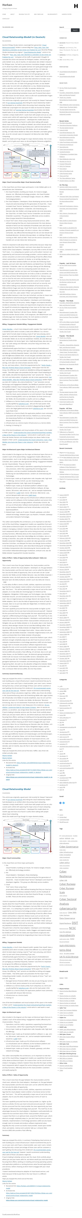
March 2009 (63, 617)
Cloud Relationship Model (32, 52)
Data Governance (67, 918)
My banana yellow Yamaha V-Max (70, 254)
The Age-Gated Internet (66, 128)
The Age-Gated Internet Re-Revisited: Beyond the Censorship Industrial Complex (69, 112)
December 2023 (64, 572)
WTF (61, 790)
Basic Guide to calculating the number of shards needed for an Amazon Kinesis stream (69, 230)
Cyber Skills (72, 912)
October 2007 (64, 658)
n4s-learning (63, 732)
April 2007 (62, 673)
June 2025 (62, 528)
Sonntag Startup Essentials (25, 110)
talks (61, 770)
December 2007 (64, 654)
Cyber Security (63, 912)
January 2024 (63, 569)
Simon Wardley (7, 329)
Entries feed (63, 817)
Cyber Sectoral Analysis (66, 149)
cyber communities (72, 841)
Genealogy (6, 19)
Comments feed (64, 819)
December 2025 (64, 514)
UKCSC (61, 953)
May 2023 (62, 589)
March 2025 (63, 536)
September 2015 (64, 601)
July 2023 (62, 584)
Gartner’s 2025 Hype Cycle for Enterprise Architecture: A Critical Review (69, 189)
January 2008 (63, 651)
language (62, 720)
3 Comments (6, 793)
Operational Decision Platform (68, 125)
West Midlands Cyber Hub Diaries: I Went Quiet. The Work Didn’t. (69, 460)
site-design (63, 756)
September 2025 (64, 521)
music (61, 729)
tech (61, 773)
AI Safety (75, 835)
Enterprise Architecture (66, 144)
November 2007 (64, 656)
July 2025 (62, 526)
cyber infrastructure (66, 852)
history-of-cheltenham (66, 713)
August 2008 (63, 634)
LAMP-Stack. (32, 495)
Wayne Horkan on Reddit (67, 1001)
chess (61, 698)
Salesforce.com (24, 404)
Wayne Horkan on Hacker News (69, 1005)
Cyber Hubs (63, 850)
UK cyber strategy (69, 953)
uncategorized (64, 778)
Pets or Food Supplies (66, 1068)
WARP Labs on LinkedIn (67, 1032)
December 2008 (64, 625)
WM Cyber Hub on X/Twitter (68, 1051)
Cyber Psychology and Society (68, 142)
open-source (63, 737)
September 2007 (64, 661)
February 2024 (64, 567)
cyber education (64, 843)
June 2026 (62, 500)
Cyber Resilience (66, 874)
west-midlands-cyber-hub (67, 782)
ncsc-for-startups (65, 932)
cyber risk (63, 880)
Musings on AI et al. (65, 161)
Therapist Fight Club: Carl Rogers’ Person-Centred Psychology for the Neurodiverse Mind (69, 199)
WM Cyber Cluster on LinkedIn (69, 1041)
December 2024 (64, 543)
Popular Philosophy (65, 164)
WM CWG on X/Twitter (66, 1061)
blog (61, 693)
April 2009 (62, 615)
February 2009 (64, 620)
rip (60, 751)
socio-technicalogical (66, 768)
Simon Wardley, (41, 336)
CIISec (72, 838)
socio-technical (64, 766)
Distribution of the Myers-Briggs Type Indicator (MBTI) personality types (69, 387)
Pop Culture (63, 169)
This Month (66, 50)
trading (62, 775)
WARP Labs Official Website (68, 1029)
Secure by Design (64, 942)
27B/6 (61, 1070)
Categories (75, 55)
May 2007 (62, 670)
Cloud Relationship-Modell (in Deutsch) (23, 36)
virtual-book (63, 780)
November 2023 (64, 574)
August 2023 (63, 581)
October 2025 (64, 519)
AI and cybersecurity (67, 835)
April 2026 (62, 504)
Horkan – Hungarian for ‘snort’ (69, 249)
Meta (68, 60)
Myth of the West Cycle (66, 171)
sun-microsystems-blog (68, 948)
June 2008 (62, 639)
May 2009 (62, 613)
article (61, 691)
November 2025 (64, 516)
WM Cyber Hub (38, 14)
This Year (73, 50)
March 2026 (63, 507)
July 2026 (62, 497)
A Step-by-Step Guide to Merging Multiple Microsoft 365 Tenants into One (69, 289)
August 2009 (63, 605)
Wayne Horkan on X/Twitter (68, 998)
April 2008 (62, 644)
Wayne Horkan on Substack (68, 1003)
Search (62, 27)
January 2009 (63, 622)
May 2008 (62, 642)
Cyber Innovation (65, 855)
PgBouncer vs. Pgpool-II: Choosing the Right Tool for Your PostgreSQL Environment (69, 434)
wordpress (63, 785)
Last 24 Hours (69, 47)
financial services (64, 928)
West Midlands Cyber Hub (67, 159)
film (61, 710)
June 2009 (62, 610)
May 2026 (62, 502)
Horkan (7, 5)
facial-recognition (65, 708)
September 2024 (64, 550)
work (61, 787)
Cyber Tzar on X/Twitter (67, 1015)
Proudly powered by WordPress (11, 1214)
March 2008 (63, 646)
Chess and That (64, 176)
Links (71, 60)
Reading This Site (24, 14)
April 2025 (62, 533)
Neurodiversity (52, 14)
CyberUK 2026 (64, 130)
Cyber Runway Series (66, 173)
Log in (61, 815)
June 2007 (62, 668)
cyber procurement (65, 865)
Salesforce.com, (38, 408)
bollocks (67, 838)
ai (60, 836)
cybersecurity (68, 908)
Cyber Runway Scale (67, 890)
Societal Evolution (65, 152)
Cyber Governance (69, 846)
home (61, 715)
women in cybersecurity (66, 964)
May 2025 (62, 531)
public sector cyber (64, 939)
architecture (63, 689)
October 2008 (64, 629)
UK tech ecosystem (65, 962)
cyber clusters (63, 841)
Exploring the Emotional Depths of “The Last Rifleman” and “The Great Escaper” (69, 441)
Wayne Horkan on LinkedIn (68, 996)
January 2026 (63, 512)
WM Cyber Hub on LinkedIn (68, 1049)
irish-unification (64, 717)
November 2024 (64, 545)
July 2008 (62, 637)
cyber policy (65, 862)
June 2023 (62, 586)
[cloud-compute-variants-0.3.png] (27, 853)
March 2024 (63, 565)
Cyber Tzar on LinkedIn (66, 1013)
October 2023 (64, 577)
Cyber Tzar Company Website (68, 1010)
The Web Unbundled (66, 123)
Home (4, 14)
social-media (63, 761)
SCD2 (72, 939)
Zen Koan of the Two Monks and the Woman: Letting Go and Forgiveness (69, 282)
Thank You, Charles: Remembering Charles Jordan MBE (68, 100)
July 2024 (62, 555)
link (61, 725)
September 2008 (64, 632)
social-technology (65, 763)
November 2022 (64, 591)
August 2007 (63, 663)
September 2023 (64, 579)
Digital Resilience (65, 923)
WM (61, 1046)
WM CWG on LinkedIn (66, 1058)
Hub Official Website (72, 1046)
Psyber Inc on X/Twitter (66, 1025)
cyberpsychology (65, 701)
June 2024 (62, 557)
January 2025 (63, 541)
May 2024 (62, 560)
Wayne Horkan (7, 755)
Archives (68, 55)
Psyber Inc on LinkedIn (66, 1022)
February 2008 (64, 649)
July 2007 (62, 666)
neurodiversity (64, 734)
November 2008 (64, 627)
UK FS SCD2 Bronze (69, 956)
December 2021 (64, 596)
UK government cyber (66, 960)
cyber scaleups (63, 895)
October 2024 (64, 548)
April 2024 (62, 562)
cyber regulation (64, 868)
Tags (61, 57)
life (60, 722)
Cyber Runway (68, 884)
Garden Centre (67, 14)
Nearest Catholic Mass (66, 1065)
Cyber (64, 1046)
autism (62, 838)
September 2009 (64, 603)
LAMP (18, 493)
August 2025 (63, 524)
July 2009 (62, 608)
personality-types (65, 739)
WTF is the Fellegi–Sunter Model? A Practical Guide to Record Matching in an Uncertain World (69, 324)
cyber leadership (64, 860)
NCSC (72, 928)
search (61, 754)
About (12, 14)
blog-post (62, 696)
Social (64, 60)
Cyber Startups (65, 915)
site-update (63, 758)
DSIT (75, 923)
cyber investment (65, 857)
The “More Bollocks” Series (67, 178)
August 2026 (63, 495)
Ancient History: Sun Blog (67, 181)
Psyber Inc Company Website (68, 1020)
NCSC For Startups (65, 166)
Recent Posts (70, 43)
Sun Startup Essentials (14, 103)
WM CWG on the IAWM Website (69, 1056)
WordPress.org (64, 822)
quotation (63, 744)
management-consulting (67, 727)
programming (64, 742)
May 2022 (62, 593)
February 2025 (64, 538)
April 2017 (62, 598)
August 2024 (63, 553)
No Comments (6, 41)
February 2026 (64, 509)
